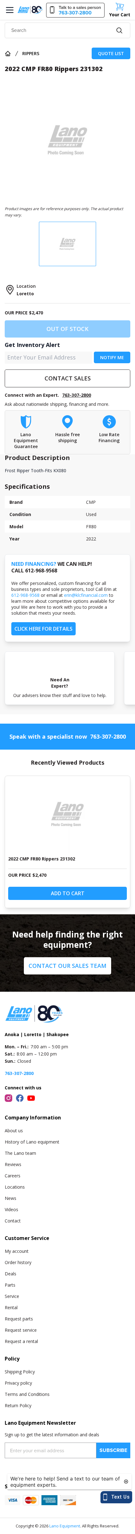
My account (17, 1251)
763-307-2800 (76, 395)
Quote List (111, 53)
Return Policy (18, 1405)
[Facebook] (20, 1098)
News (10, 1198)
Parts (10, 1285)
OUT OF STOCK (67, 329)
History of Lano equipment (32, 1142)
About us (14, 1131)
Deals (10, 1274)
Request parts (19, 1319)
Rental (11, 1307)
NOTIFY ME (112, 357)
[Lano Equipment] (30, 10)
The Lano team (20, 1153)
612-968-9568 (25, 595)
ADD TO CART (67, 893)
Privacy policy (18, 1383)
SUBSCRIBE (113, 1450)
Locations (15, 1187)
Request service (21, 1330)
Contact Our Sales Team (67, 965)
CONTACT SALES (68, 378)
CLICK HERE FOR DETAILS (43, 628)
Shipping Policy (20, 1372)
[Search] (119, 30)
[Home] (8, 53)
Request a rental (21, 1341)
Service (12, 1296)
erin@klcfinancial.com (86, 595)
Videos (11, 1209)
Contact (13, 1221)
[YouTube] (31, 1098)
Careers (12, 1176)
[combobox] (67, 30)
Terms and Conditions (27, 1394)
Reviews (13, 1164)
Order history (18, 1262)
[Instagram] (8, 1098)
